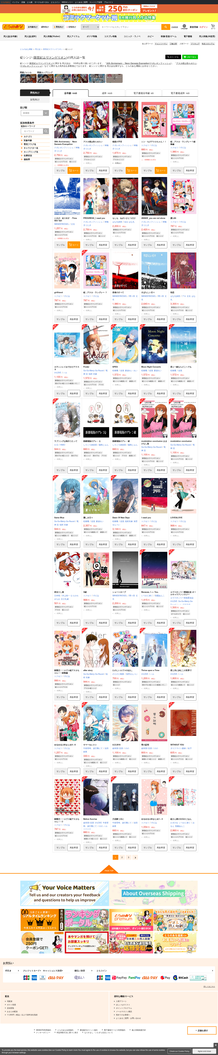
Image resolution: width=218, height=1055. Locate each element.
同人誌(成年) (30, 36)
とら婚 (29, 2)
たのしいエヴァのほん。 (123, 670)
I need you (146, 517)
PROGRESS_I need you (94, 218)
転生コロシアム (208, 43)
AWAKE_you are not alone (153, 218)
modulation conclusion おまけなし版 (154, 442)
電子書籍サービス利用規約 (114, 1030)
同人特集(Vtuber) (52, 36)
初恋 (172, 292)
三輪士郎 (173, 43)
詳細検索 (174, 27)
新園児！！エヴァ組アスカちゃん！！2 (66, 820)
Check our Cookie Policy (179, 1051)
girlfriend (58, 292)
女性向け (72, 27)
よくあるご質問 (81, 2)
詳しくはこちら (209, 986)
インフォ (15, 2)
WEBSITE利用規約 (43, 1030)
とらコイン (55, 2)
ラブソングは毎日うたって (65, 441)
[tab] (107, 93)
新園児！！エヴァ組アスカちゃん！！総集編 (66, 671)
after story (88, 670)
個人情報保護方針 (139, 1030)
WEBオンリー (67, 2)
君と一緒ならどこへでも (181, 366)
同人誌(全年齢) (10, 36)
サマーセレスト (90, 744)
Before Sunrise (90, 818)
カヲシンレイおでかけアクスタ (66, 368)
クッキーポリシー (43, 1032)
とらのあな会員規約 (65, 1030)
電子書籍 (188, 36)
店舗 (23, 2)
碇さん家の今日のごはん (181, 818)
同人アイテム (73, 36)
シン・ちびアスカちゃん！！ (153, 141)
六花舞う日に (118, 818)
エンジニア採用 (96, 2)
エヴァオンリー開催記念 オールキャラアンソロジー (183, 593)
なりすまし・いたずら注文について (98, 1032)
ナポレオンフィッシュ (160, 63)
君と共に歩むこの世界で (181, 670)
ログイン (203, 26)
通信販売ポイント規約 (89, 1030)
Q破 (85, 592)
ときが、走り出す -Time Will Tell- (65, 219)
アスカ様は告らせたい (186, 63)
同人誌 (37, 49)
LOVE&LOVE (176, 517)
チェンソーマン (161, 43)
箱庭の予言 (117, 141)
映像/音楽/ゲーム (169, 36)
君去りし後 (59, 592)
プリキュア (195, 43)
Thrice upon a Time (150, 670)
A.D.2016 (116, 744)
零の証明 (145, 744)
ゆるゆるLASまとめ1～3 (152, 818)
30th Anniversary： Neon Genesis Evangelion (127, 63)
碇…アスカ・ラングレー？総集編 (182, 142)
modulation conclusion (181, 441)
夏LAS (173, 218)
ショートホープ (119, 592)
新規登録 (194, 26)
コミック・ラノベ (132, 36)
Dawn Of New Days (121, 517)
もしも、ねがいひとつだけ (124, 218)
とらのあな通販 (26, 49)
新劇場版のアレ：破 (121, 441)
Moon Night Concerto (151, 366)
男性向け (59, 27)
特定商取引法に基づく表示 (67, 1032)
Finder (86, 366)
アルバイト (108, 2)
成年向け (45, 27)
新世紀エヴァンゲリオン (50, 57)
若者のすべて (118, 292)
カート (76, 170)
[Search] (46, 131)
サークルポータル (42, 2)
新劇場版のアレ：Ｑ (92, 441)
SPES (115, 366)
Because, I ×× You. (150, 592)
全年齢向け (33, 27)
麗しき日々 (88, 517)
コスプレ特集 (110, 36)
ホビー (151, 36)
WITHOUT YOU (177, 744)
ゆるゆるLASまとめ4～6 (65, 744)
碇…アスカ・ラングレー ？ (95, 292)
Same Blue (59, 517)
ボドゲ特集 (92, 36)
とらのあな (5, 2)
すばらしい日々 (148, 292)
